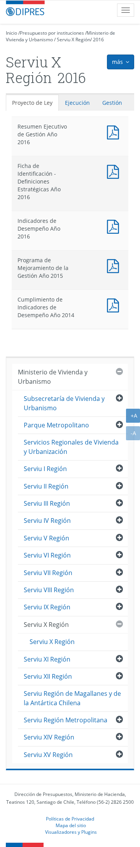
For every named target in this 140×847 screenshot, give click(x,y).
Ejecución (77, 102)
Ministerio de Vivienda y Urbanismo (53, 376)
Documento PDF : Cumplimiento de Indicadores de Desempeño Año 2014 (114, 304)
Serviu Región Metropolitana (65, 720)
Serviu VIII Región (49, 590)
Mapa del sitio (71, 825)
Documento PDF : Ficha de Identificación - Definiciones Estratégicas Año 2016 (114, 171)
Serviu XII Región (48, 676)
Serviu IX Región (47, 607)
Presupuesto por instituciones (52, 33)
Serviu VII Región (48, 572)
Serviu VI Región (47, 555)
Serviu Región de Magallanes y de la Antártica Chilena (72, 698)
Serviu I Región (45, 468)
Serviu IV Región (47, 520)
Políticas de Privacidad (70, 818)
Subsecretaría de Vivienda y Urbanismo (64, 403)
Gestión (112, 102)
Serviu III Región (47, 503)
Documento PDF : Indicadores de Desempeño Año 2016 (114, 226)
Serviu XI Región (47, 659)
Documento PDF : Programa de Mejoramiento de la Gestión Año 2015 (114, 265)
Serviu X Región (73, 39)
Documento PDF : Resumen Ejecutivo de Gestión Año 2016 (114, 131)
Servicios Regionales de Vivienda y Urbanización (71, 446)
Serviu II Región (46, 486)
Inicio (11, 33)
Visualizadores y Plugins (71, 832)
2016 (98, 39)
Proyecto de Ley (32, 102)
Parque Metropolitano (56, 425)
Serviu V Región (46, 538)
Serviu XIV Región (49, 737)
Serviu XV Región (48, 754)
